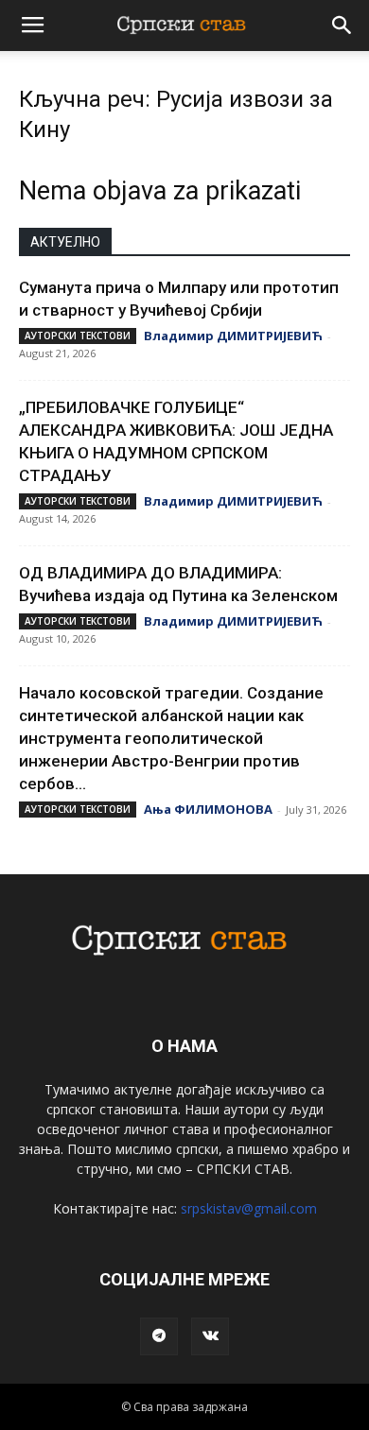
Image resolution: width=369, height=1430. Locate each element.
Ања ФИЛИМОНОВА (208, 809)
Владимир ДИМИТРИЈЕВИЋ (233, 335)
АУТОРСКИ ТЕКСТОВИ (78, 335)
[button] (342, 25)
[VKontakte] (210, 1336)
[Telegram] (159, 1336)
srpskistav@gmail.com (249, 1208)
